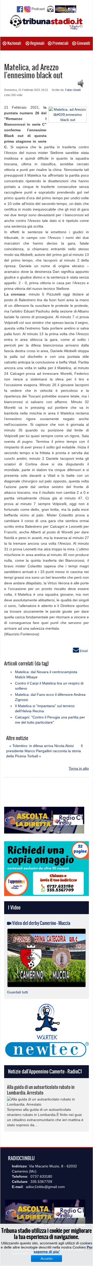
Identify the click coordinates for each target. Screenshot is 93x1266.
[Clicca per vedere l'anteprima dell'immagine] (68, 114)
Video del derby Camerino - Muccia (40, 923)
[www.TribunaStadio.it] (46, 22)
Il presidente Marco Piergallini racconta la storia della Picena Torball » (44, 751)
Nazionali (13, 43)
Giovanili (83, 43)
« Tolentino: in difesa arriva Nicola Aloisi (41, 746)
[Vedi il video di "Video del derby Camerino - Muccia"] (46, 957)
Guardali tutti (17, 992)
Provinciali (60, 43)
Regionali (36, 43)
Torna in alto (79, 768)
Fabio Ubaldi (73, 89)
